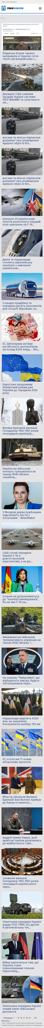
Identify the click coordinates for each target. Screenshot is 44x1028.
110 (35, 1018)
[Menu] (40, 8)
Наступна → (6, 1021)
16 (21, 1018)
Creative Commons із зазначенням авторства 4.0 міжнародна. (22, 1025)
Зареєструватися (11, 2)
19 (29, 1018)
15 (18, 1018)
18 (27, 1018)
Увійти (3, 2)
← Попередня (7, 1018)
